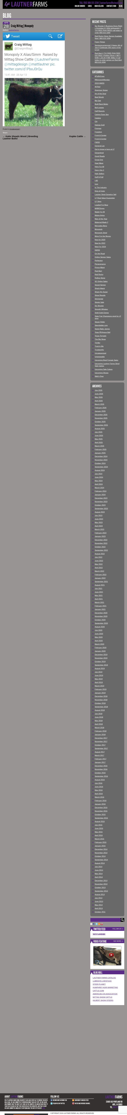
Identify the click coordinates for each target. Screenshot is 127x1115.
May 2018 (99, 721)
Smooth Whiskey (101, 309)
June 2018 (99, 717)
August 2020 (100, 627)
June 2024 (99, 477)
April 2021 (99, 599)
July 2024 (98, 474)
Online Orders (80, 6)
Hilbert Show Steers (103, 1000)
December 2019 (101, 655)
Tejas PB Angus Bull (102, 332)
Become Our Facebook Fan (60, 1100)
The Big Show (100, 339)
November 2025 (101, 418)
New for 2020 (100, 240)
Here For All (99, 167)
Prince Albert (100, 267)
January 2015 (100, 846)
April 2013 (99, 908)
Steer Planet (99, 984)
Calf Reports (100, 111)
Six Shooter (99, 306)
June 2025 (99, 435)
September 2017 (101, 748)
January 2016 (100, 804)
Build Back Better (101, 104)
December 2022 (101, 540)
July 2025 (98, 432)
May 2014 (99, 874)
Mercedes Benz (101, 226)
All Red (97, 87)
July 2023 (98, 515)
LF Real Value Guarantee (105, 198)
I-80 (96, 181)
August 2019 (100, 668)
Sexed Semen (100, 285)
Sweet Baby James (102, 329)
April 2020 (99, 641)
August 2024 (100, 470)
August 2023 (100, 512)
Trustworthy (99, 350)
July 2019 (98, 672)
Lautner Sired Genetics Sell (105, 194)
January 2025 (100, 453)
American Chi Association (105, 994)
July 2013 (98, 898)
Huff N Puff (99, 177)
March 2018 (99, 728)
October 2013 (100, 887)
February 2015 (100, 842)
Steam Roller (100, 322)
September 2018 (101, 707)
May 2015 (99, 832)
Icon (96, 184)
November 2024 (101, 460)
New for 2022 (100, 243)
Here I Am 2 (99, 170)
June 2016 (99, 787)
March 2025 (99, 446)
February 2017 (100, 759)
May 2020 (99, 637)
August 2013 (100, 894)
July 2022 (98, 557)
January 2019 (100, 693)
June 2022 (99, 561)
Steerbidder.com (101, 325)
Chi (96, 121)
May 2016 (99, 790)
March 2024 (99, 488)
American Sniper (101, 90)
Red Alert (98, 271)
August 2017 (100, 752)
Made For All (100, 212)
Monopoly (98, 229)
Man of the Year (101, 219)
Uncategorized (14, 129)
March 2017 (99, 755)
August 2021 (100, 585)
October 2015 (100, 814)
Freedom (98, 132)
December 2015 (101, 808)
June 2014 (99, 870)
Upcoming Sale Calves (103, 369)
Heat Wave (99, 163)
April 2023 (99, 526)
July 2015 (98, 825)
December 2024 (101, 456)
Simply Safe (99, 302)
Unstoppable (100, 357)
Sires (90, 6)
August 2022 (100, 554)
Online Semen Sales (103, 257)
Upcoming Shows (101, 373)
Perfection (99, 261)
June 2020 (99, 634)
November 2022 (101, 543)
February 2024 (100, 491)
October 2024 (100, 463)
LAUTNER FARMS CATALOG (104, 978)
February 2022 (100, 575)
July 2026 (98, 390)
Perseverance (100, 264)
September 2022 (101, 550)
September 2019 (101, 665)
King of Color (100, 191)
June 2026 (99, 394)
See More (117, 941)
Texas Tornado (100, 336)
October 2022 (100, 547)
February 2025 (100, 449)
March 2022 (99, 571)
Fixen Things (100, 42)
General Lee (100, 146)
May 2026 (99, 397)
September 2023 (101, 509)
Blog (120, 6)
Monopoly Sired (101, 233)
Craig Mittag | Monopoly (22, 26)
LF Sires (98, 201)
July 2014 (98, 867)
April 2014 (99, 877)
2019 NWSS (99, 83)
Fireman (98, 128)
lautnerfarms (14, 30)
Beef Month (99, 97)
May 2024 (99, 481)
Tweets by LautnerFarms (99, 934)
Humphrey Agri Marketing (105, 987)
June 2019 (99, 675)
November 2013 (101, 884)
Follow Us (116, 929)
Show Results (100, 295)
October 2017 (100, 745)
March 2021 (99, 602)
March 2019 (99, 686)
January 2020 (100, 651)
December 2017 (101, 738)
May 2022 (99, 564)
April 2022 (99, 568)
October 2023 (100, 505)
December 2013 (101, 881)
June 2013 (99, 901)
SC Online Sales (101, 281)
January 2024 (100, 495)
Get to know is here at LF (105, 149)
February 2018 (100, 731)
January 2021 (100, 609)
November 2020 (101, 616)
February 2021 (100, 606)
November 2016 (101, 769)
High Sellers (99, 6)
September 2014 (101, 860)
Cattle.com (98, 991)
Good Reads (100, 156)
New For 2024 (100, 247)
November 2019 (101, 658)
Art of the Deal (100, 94)
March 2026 (99, 404)
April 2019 (99, 682)
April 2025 (99, 442)
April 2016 (99, 794)
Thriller (97, 343)
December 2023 (101, 498)
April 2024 (99, 484)
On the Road (100, 254)
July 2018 (98, 714)
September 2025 (101, 425)
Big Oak (98, 101)
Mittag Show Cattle (102, 997)
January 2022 (100, 578)
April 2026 (99, 401)
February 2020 (100, 648)
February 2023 (100, 533)
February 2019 (100, 689)
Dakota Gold (100, 125)
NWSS (97, 250)
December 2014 (101, 849)
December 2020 (101, 613)
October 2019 (100, 661)
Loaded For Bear (101, 205)
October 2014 (100, 856)
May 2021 (99, 595)
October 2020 (100, 620)
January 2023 (100, 536)
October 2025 (100, 422)
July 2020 (98, 630)
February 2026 (100, 408)
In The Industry (101, 188)
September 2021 (101, 582)
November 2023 (101, 502)
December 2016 (101, 766)
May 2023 (99, 522)
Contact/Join (111, 6)
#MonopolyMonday (102, 80)
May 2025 (99, 439)
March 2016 (99, 797)
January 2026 (100, 411)
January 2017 (100, 762)
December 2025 (101, 415)
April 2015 (99, 835)
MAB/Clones (99, 208)
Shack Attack (100, 288)
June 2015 (99, 828)
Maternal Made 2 (101, 222)
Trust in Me (99, 346)
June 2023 (99, 519)
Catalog (98, 118)
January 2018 (100, 735)
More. (43, 1108)
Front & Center (100, 135)
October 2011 (100, 912)
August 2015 (100, 821)
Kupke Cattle (77, 136)
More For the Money (103, 236)
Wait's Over (99, 376)
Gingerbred (99, 153)
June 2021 (99, 592)
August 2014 (100, 863)
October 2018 (100, 703)
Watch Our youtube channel (82, 1103)
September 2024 (101, 467)
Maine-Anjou (100, 215)
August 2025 (100, 429)
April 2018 (99, 724)
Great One (99, 160)
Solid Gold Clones (102, 313)
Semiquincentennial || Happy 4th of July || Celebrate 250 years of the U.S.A (108, 47)
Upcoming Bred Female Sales (106, 360)
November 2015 (101, 811)
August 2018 (100, 710)
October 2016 (100, 773)
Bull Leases (99, 108)
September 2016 (101, 776)
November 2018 (101, 700)
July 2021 (98, 588)
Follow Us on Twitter (59, 1103)
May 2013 (99, 905)
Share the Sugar (101, 292)
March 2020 (99, 644)
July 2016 (98, 783)
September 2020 (101, 623)
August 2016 (100, 780)
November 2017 (101, 741)
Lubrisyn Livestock (102, 981)
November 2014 (101, 853)
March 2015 (99, 839)
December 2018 (101, 696)
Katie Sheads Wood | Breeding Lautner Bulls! (20, 137)
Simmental (99, 299)
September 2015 (101, 818)
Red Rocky (99, 274)
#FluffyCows (99, 76)
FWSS (97, 142)
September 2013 (101, 891)
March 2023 (99, 529)
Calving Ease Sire (102, 114)
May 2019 (99, 679)
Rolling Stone (100, 278)
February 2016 (100, 801)
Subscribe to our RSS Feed (82, 1100)
